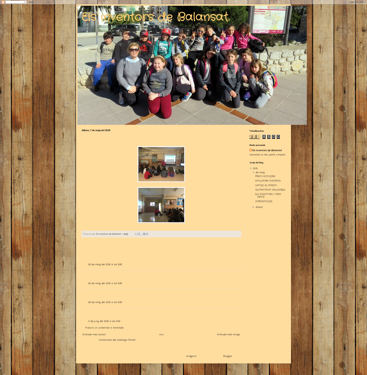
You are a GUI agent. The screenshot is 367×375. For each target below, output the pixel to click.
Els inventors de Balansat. (156, 17)
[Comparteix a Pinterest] (147, 233)
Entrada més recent (94, 334)
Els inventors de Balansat (267, 150)
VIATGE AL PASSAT (266, 185)
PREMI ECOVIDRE (265, 176)
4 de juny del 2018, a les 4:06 (104, 321)
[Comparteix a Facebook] (144, 233)
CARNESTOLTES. (264, 201)
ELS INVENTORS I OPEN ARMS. (268, 196)
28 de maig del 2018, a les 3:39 (105, 302)
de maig (261, 172)
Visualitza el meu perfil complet (267, 154)
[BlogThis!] (138, 233)
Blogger (227, 356)
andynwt (191, 356)
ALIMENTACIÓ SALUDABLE (270, 189)
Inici (161, 334)
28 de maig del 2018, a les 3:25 (105, 264)
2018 (255, 168)
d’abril (260, 207)
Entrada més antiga (228, 334)
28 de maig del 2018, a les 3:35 (105, 283)
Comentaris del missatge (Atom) (117, 340)
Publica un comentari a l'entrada (104, 327)
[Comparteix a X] (141, 233)
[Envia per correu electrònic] (136, 233)
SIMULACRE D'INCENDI (268, 180)
